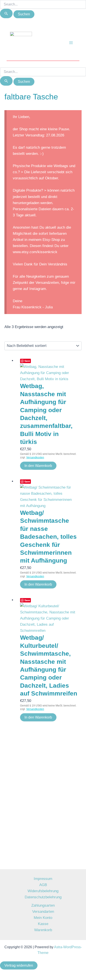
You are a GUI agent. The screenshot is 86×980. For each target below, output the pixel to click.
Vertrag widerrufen (18, 965)
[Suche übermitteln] (6, 13)
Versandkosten (35, 457)
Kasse (43, 924)
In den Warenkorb (38, 466)
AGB (43, 885)
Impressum (43, 879)
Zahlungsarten (43, 905)
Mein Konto (43, 918)
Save (27, 360)
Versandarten (43, 911)
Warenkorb (43, 930)
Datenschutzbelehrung (43, 897)
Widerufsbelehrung (43, 891)
